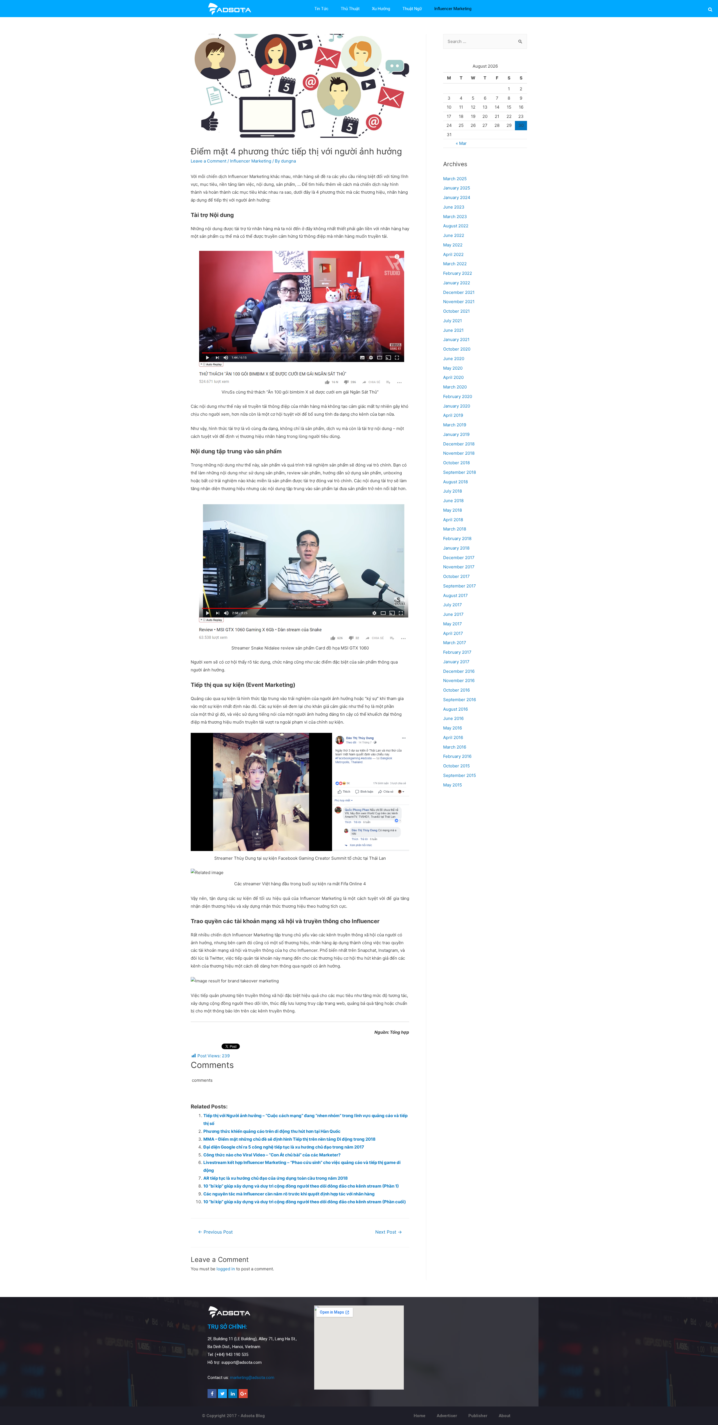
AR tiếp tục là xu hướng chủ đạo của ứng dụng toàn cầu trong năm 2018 (275, 1178)
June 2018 (453, 500)
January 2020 (456, 406)
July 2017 (452, 604)
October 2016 (456, 690)
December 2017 (459, 557)
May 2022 (452, 245)
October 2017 (456, 576)
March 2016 (454, 747)
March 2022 (455, 263)
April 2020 (453, 377)
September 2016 (459, 699)
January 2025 (456, 188)
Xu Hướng (381, 8)
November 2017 (459, 566)
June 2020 (453, 358)
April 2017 (453, 633)
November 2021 (459, 301)
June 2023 (453, 207)
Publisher (477, 1415)
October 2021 (456, 311)
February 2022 (457, 273)
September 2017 (459, 586)
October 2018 (456, 462)
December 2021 (459, 292)
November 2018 (459, 453)
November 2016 (459, 680)
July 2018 (452, 491)
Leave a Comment (208, 161)
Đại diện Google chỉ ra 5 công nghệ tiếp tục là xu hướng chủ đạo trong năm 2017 (283, 1147)
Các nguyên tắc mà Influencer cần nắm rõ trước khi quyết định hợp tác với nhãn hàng (289, 1194)
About (504, 1415)
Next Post (388, 1232)
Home (419, 1415)
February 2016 (457, 756)
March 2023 (455, 216)
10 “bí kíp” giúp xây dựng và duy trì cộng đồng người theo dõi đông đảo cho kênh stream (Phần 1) (301, 1186)
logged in (226, 1268)
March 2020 (455, 387)
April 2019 (453, 415)
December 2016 (459, 671)
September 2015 (459, 775)
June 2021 (453, 330)
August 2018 (455, 481)
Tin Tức (321, 8)
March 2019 (454, 424)
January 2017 (456, 661)
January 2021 (456, 339)
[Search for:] (485, 41)
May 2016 (452, 728)
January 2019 (456, 434)
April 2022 (453, 254)
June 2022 (453, 235)
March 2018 (454, 529)
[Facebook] (212, 1393)
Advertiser (447, 1415)
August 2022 (455, 225)
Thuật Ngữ (412, 8)
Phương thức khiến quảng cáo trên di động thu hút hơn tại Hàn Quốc (271, 1131)
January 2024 (456, 197)
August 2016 (455, 709)
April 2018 (453, 519)
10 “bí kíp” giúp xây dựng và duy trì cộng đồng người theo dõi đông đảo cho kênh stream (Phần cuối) (304, 1201)
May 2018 (452, 510)
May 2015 (452, 785)
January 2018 (456, 548)
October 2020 (456, 349)
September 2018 (459, 472)
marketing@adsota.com (252, 1377)
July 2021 (452, 320)
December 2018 (459, 444)
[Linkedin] (232, 1393)
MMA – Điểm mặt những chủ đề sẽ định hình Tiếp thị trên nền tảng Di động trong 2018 (289, 1139)
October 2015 (456, 765)
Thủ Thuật (350, 8)
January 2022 (456, 282)
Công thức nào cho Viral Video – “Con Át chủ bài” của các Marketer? (271, 1155)
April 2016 (453, 737)
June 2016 (453, 718)
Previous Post (215, 1232)
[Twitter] (222, 1393)
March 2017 (454, 642)
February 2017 (457, 652)
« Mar (461, 143)
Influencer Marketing (452, 8)
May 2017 (452, 623)
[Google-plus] (243, 1393)
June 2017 (453, 614)
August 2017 (455, 595)
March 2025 (455, 178)
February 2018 (457, 538)
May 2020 (452, 368)
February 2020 (457, 396)
